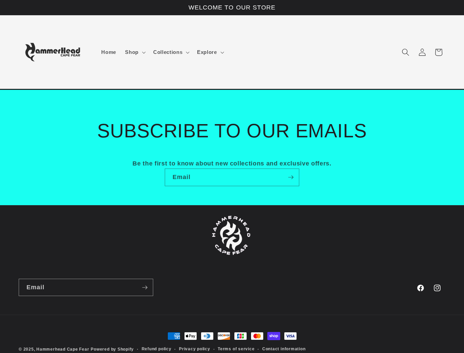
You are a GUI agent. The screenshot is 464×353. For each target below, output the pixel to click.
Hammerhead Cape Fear (62, 349)
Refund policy (157, 349)
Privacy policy (194, 349)
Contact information (284, 349)
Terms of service (236, 349)
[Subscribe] (291, 177)
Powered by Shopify (112, 349)
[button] (135, 52)
